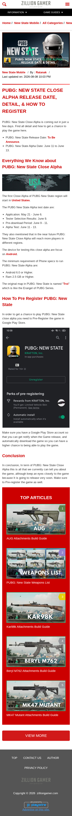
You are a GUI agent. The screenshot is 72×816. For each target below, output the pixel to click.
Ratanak (41, 72)
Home (6, 23)
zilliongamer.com (47, 793)
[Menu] (67, 4)
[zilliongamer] (36, 4)
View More (36, 736)
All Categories (53, 23)
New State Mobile (26, 23)
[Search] (4, 4)
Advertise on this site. (36, 809)
